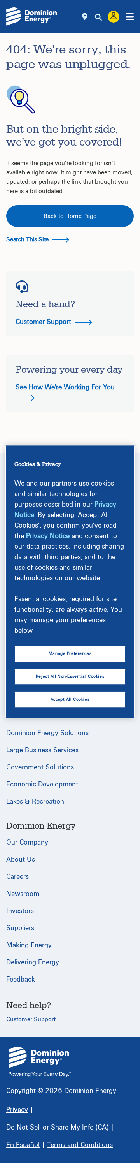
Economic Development (42, 784)
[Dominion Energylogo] (31, 16)
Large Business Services (42, 750)
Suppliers (20, 928)
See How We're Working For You (65, 387)
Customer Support (44, 322)
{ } (39, 1062)
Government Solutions (40, 767)
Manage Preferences (70, 653)
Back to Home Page (70, 216)
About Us (20, 859)
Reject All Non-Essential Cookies (70, 676)
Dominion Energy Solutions (47, 733)
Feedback (20, 979)
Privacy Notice (48, 536)
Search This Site (28, 239)
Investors (20, 911)
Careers (17, 877)
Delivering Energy (32, 962)
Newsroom (22, 894)
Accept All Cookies (70, 699)
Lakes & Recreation (35, 801)
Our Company (27, 842)
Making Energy (29, 945)
